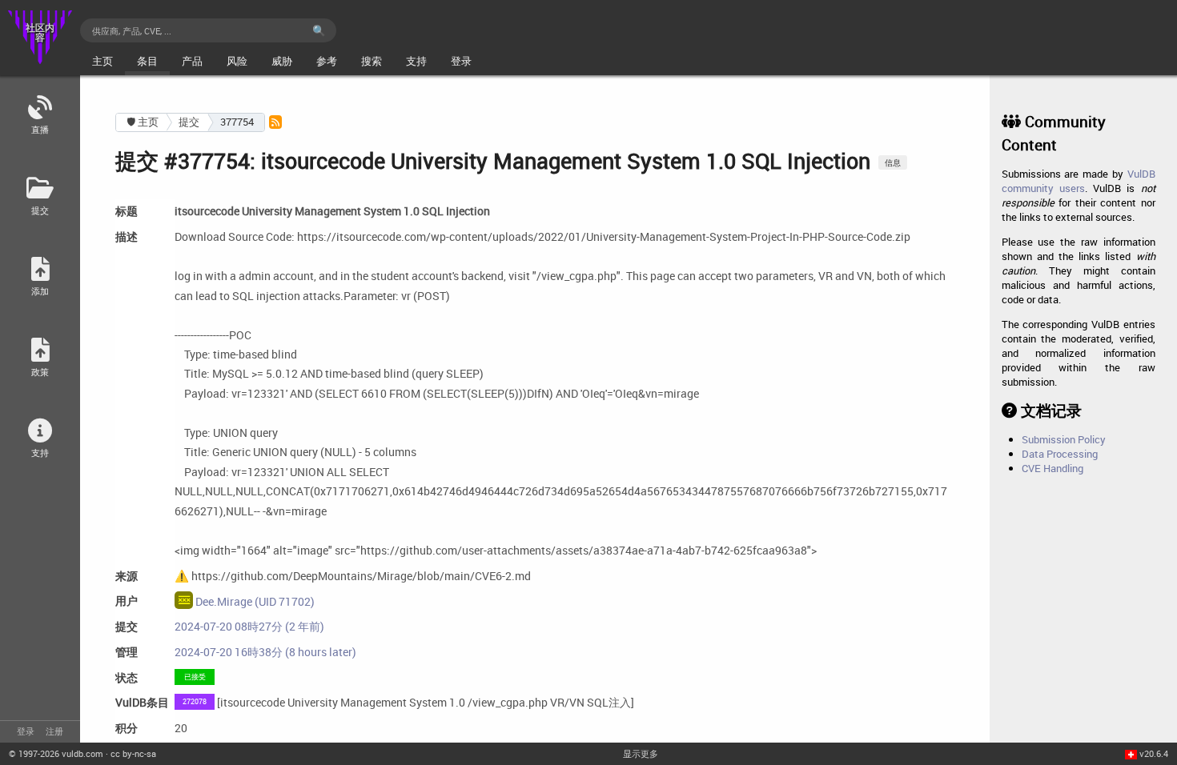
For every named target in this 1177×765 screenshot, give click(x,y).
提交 (189, 121)
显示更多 (640, 753)
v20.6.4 (1153, 753)
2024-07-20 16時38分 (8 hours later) (265, 651)
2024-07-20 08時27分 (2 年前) (249, 626)
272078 (195, 701)
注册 (54, 731)
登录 (25, 731)
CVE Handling (1052, 468)
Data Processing (1060, 454)
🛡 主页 (143, 121)
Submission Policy (1064, 439)
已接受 (195, 676)
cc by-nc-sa (133, 753)
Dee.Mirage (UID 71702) (254, 601)
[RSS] (275, 122)
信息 (893, 162)
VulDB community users (1078, 180)
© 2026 (56, 753)
